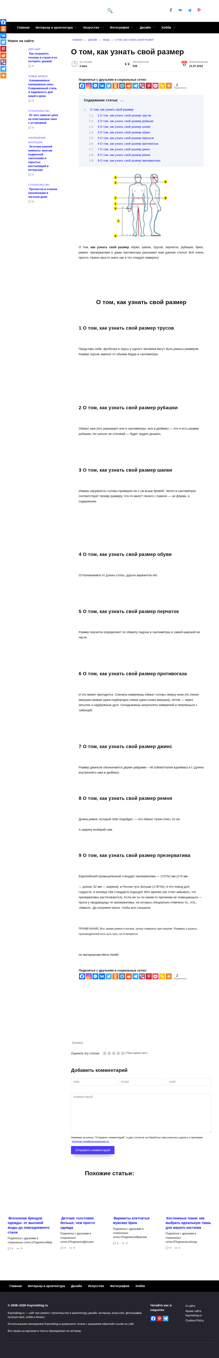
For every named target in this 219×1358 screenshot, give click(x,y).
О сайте (190, 1305)
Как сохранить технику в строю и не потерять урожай (42, 57)
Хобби (166, 27)
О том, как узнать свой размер (111, 109)
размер (78, 1042)
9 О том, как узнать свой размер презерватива (129, 160)
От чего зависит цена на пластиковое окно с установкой (43, 119)
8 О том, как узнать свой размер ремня (124, 155)
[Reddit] (129, 86)
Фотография (119, 27)
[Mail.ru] (122, 86)
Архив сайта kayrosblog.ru (193, 1313)
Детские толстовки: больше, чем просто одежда (77, 1222)
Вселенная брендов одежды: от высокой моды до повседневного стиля (28, 1225)
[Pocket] (155, 86)
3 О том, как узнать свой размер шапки (124, 126)
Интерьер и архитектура (54, 27)
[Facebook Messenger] (95, 86)
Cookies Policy (194, 1320)
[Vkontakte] (102, 86)
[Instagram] (89, 86)
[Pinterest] (149, 86)
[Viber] (142, 86)
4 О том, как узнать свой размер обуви (124, 132)
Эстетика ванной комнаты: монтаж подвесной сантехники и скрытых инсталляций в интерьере (40, 158)
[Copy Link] (162, 86)
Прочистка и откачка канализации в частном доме (42, 192)
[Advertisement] (141, 1016)
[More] (169, 86)
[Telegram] (135, 86)
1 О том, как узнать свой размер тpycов (124, 115)
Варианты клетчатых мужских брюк (131, 1220)
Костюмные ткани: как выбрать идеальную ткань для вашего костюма (188, 1222)
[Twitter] (109, 86)
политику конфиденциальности (90, 1141)
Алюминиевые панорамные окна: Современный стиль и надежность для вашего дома (42, 88)
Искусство (91, 27)
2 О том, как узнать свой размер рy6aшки (125, 121)
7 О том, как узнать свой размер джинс (124, 149)
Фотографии (119, 1286)
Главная (23, 27)
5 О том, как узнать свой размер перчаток (126, 138)
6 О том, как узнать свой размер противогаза (128, 143)
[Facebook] (82, 86)
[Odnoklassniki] (115, 86)
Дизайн (145, 27)
